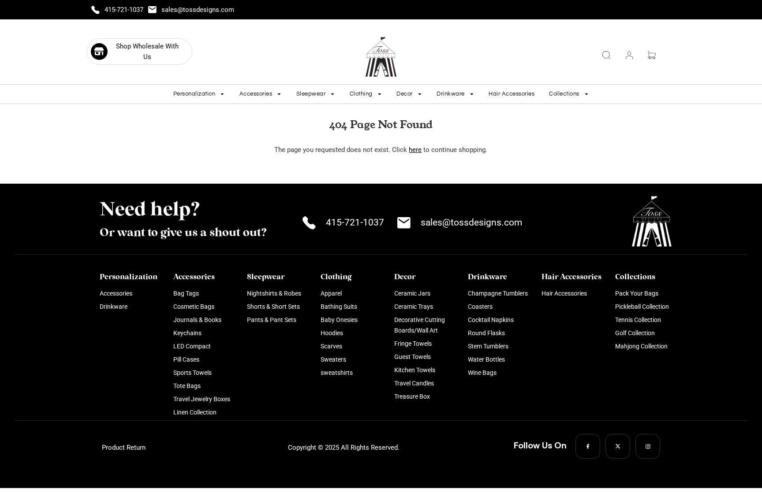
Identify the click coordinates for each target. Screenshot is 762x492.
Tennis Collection (638, 319)
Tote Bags (187, 385)
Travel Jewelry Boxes (201, 399)
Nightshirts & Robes (274, 293)
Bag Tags (186, 293)
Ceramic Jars (412, 293)
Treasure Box (412, 396)
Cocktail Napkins (491, 319)
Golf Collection (635, 333)
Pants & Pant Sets (271, 319)
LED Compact (192, 346)
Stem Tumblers (488, 346)
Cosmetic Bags (193, 306)
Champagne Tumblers (498, 293)
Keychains (187, 333)
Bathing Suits (339, 306)
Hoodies (332, 333)
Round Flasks (486, 333)
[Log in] (629, 55)
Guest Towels (412, 356)
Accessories (116, 293)
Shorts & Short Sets (273, 306)
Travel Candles (414, 383)
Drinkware (113, 306)
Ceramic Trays (413, 306)
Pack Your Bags (636, 293)
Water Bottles (486, 359)
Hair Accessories (511, 94)
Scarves (331, 346)
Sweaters (333, 359)
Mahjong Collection (641, 346)
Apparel (331, 293)
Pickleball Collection (642, 306)
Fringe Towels (413, 343)
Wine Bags (482, 372)
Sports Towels (192, 372)
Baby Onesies (339, 319)
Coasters (480, 306)
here (415, 150)
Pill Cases (186, 359)
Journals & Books (197, 319)
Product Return (124, 447)
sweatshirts (337, 372)
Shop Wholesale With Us (147, 51)
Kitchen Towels (414, 370)
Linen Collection (195, 412)
